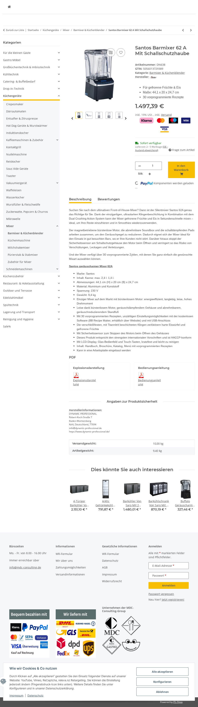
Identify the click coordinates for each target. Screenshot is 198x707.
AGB (105, 567)
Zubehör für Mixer (20, 262)
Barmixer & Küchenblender (167, 73)
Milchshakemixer (19, 247)
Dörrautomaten (16, 111)
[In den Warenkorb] (72, 43)
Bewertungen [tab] (109, 199)
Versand (166, 115)
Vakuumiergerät (16, 183)
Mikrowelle (13, 219)
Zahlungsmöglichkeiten (71, 567)
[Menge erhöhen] (149, 174)
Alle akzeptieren (162, 671)
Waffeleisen (13, 190)
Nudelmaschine (16, 154)
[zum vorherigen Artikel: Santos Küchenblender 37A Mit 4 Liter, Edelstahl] (183, 30)
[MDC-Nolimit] (9, 6)
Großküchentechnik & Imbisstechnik (26, 67)
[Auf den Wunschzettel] (121, 52)
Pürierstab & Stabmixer (23, 255)
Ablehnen (162, 691)
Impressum (16, 695)
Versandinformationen (70, 574)
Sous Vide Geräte (17, 169)
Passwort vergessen (161, 594)
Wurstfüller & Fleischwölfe (23, 204)
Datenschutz (35, 695)
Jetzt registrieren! (173, 599)
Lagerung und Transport (19, 312)
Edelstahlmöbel (13, 298)
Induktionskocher (17, 133)
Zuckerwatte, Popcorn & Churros (27, 212)
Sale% (7, 326)
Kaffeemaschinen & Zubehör (24, 140)
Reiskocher (13, 161)
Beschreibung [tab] (80, 199)
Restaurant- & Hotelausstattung (23, 283)
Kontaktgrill (13, 147)
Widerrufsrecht (112, 581)
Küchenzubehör (13, 276)
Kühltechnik (11, 74)
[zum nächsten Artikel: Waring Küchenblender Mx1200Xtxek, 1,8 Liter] (191, 30)
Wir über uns (64, 560)
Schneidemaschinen (19, 269)
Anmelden (168, 585)
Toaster (11, 176)
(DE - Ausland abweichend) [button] (151, 148)
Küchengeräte (12, 96)
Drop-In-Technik (13, 88)
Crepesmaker (14, 104)
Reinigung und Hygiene (18, 319)
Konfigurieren (162, 681)
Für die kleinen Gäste (17, 53)
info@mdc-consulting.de (25, 567)
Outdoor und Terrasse (17, 290)
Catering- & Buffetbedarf (19, 81)
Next (126, 118)
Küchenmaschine (19, 240)
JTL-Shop (178, 702)
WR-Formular (64, 554)
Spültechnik (10, 305)
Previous (72, 118)
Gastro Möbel (11, 60)
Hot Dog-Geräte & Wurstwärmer (26, 125)
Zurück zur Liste (15, 30)
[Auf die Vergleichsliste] (111, 52)
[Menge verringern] (139, 166)
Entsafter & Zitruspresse (22, 118)
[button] (31, 52)
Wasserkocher (15, 197)
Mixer (10, 226)
